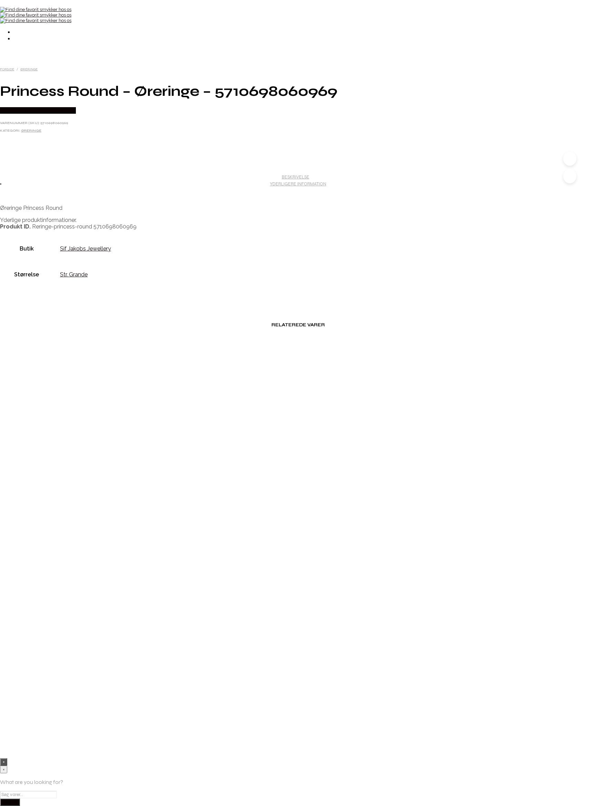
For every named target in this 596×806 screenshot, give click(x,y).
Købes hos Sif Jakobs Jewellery (38, 110)
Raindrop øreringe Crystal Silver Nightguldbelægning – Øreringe (305, 727)
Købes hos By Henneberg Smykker (81, 405)
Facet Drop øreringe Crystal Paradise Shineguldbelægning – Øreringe (305, 454)
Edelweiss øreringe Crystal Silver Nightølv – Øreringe (305, 658)
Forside (7, 69)
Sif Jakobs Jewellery (85, 248)
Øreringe (29, 69)
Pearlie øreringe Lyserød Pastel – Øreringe (305, 386)
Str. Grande (74, 274)
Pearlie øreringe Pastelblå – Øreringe (304, 590)
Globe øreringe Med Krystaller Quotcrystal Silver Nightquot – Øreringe (305, 522)
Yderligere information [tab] (298, 184)
